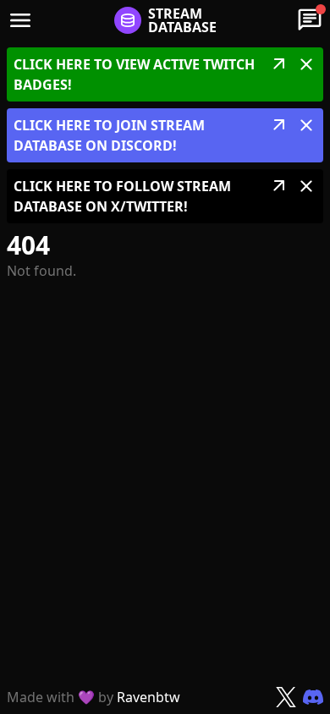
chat (309, 20)
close (306, 64)
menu (20, 20)
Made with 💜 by (93, 697)
